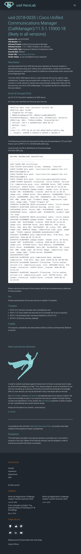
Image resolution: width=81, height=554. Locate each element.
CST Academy (16, 396)
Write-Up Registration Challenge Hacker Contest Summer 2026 (21, 497)
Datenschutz (12, 474)
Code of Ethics (13, 544)
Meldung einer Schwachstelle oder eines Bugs (25, 540)
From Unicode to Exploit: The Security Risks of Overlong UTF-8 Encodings (21, 507)
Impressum (12, 471)
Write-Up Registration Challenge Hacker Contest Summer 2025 (55, 497)
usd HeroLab (33, 396)
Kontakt (11, 468)
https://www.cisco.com (26, 54)
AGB (9, 477)
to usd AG (11, 412)
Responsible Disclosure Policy (40, 426)
